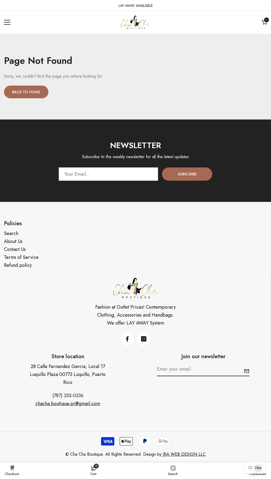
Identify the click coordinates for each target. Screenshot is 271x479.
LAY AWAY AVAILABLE (136, 5)
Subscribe (187, 174)
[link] (93, 470)
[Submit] (247, 371)
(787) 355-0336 (67, 395)
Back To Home (26, 92)
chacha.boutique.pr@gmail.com (67, 403)
